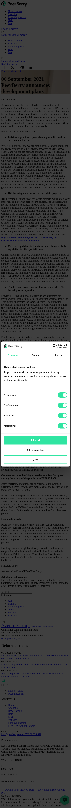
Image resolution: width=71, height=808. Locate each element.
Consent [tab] (13, 355)
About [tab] (58, 355)
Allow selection (35, 450)
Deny (35, 459)
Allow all (35, 440)
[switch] (62, 405)
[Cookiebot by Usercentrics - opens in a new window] (52, 346)
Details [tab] (36, 355)
